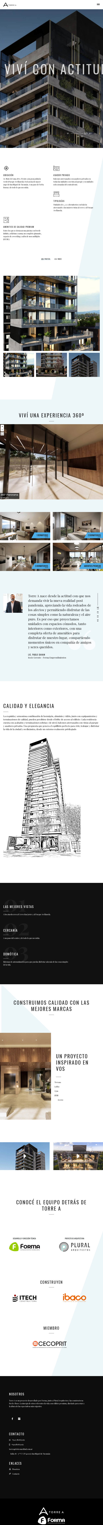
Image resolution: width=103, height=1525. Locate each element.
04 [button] (97, 620)
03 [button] (97, 616)
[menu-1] (25, 526)
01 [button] (97, 608)
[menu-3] (25, 557)
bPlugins (6, 498)
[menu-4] (78, 557)
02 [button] (97, 612)
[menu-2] (78, 526)
